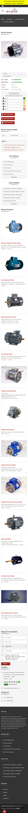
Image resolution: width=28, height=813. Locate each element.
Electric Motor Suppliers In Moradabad (12, 194)
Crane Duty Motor (6, 354)
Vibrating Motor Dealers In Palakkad (11, 197)
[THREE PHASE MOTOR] (14, 375)
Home (2, 19)
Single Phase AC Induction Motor (11, 502)
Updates (5, 792)
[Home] (2, 6)
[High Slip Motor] (14, 523)
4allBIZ (18, 808)
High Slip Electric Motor (8, 317)
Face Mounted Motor (7, 280)
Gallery (5, 795)
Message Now (8, 118)
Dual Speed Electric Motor (9, 613)
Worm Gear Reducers (8, 174)
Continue (9, 248)
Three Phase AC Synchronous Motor (12, 171)
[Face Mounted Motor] (14, 264)
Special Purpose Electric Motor (11, 243)
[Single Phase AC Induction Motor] (14, 486)
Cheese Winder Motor (8, 161)
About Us (5, 789)
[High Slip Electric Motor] (14, 301)
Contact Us (6, 798)
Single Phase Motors (7, 429)
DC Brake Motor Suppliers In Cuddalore (12, 188)
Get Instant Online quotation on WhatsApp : (14, 2)
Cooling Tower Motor (7, 576)
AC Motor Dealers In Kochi (9, 200)
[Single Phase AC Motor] (14, 449)
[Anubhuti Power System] (16, 11)
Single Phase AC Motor (8, 465)
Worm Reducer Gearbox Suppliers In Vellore (13, 191)
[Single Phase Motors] (14, 413)
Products (10, 19)
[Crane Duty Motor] (14, 338)
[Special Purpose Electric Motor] (14, 227)
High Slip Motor (6, 539)
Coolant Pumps (7, 167)
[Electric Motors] (14, 49)
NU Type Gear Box (7, 164)
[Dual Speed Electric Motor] (14, 597)
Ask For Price (8, 114)
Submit (5, 663)
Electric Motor (20, 19)
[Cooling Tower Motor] (14, 560)
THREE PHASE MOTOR (8, 391)
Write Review (8, 122)
